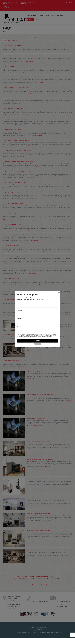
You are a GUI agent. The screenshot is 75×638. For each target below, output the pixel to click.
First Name (19, 310)
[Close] (59, 293)
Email (18, 302)
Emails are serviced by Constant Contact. (45, 336)
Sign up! (37, 340)
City (18, 326)
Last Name (19, 318)
